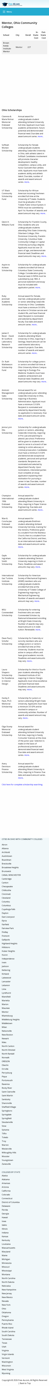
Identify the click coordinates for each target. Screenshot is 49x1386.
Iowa (4, 1221)
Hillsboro (6, 947)
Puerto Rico (7, 1324)
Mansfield (6, 996)
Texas (4, 1343)
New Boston (7, 1034)
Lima (4, 989)
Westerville (7, 1148)
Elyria (4, 920)
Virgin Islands (8, 1354)
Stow (4, 1126)
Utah (4, 1346)
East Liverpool (8, 917)
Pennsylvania (8, 1320)
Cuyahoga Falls (8, 909)
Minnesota (6, 1263)
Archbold (6, 852)
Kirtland (5, 974)
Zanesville (6, 1164)
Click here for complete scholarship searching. (22, 784)
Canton (5, 882)
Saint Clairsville (8, 1091)
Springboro (7, 1110)
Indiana (5, 1232)
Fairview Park (8, 928)
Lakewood (6, 977)
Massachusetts (8, 1248)
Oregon (5, 1316)
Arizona (5, 1187)
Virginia (5, 1350)
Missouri (6, 1267)
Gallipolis (6, 939)
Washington (7, 1362)
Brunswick (6, 871)
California (6, 1191)
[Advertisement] (24, 80)
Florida (5, 1210)
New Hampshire (9, 1289)
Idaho (4, 1225)
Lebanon (6, 985)
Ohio (4, 1308)
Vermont (6, 1358)
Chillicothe (6, 890)
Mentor (5, 1012)
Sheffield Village (9, 1107)
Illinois (5, 1229)
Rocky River (7, 1088)
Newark (5, 1038)
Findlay (5, 932)
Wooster (6, 1156)
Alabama (6, 1179)
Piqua (4, 1076)
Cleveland (6, 898)
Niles (4, 1042)
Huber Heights (8, 951)
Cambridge (7, 879)
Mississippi (7, 1270)
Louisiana (6, 1244)
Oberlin (5, 1065)
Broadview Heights (10, 867)
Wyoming (6, 1373)
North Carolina (8, 1278)
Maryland (6, 1251)
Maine (4, 1255)
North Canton (8, 1046)
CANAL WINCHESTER (11, 875)
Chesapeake (7, 886)
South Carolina (8, 1331)
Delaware (6, 1206)
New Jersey (7, 1293)
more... (41, 136)
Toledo (5, 1137)
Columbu (6, 901)
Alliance (5, 848)
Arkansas (6, 1183)
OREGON (6, 1061)
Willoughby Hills (9, 1152)
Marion (5, 1004)
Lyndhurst (6, 993)
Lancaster (6, 981)
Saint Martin (7, 1095)
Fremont (5, 936)
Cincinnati (6, 894)
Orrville (5, 1069)
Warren (5, 1145)
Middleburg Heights (11, 1019)
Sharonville (7, 1103)
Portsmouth (7, 1080)
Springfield (6, 1118)
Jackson (5, 966)
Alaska (5, 1175)
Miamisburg (7, 1015)
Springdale (6, 1114)
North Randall (8, 1053)
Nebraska (6, 1286)
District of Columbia (11, 1202)
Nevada (5, 1301)
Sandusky (6, 1099)
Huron (5, 955)
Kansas (5, 1236)
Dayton (5, 913)
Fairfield (5, 924)
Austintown (7, 856)
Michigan (6, 1259)
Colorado (6, 1194)
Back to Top (25, 1383)
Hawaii (5, 1217)
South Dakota (8, 1335)
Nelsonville (7, 1031)
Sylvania (5, 1129)
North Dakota (8, 1282)
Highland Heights (9, 943)
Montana (6, 1274)
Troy (4, 1141)
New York (6, 1305)
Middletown (7, 1023)
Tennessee (7, 1339)
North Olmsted (8, 1050)
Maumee (6, 1008)
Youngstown (7, 1160)
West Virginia (8, 1369)
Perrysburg (7, 1072)
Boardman (6, 860)
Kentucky (6, 1240)
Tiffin (4, 1133)
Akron (4, 844)
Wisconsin (6, 1365)
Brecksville (6, 863)
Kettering (6, 970)
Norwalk (5, 1057)
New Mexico (7, 1297)
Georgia (5, 1213)
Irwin (4, 962)
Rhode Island (7, 1327)
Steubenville (7, 1122)
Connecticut (7, 1198)
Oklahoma (6, 1312)
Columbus (6, 905)
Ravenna (6, 1084)
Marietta (6, 1000)
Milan (4, 1027)
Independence (8, 958)
